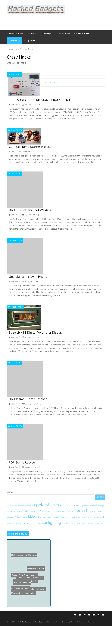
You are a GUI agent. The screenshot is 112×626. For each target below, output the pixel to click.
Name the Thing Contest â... (24, 586)
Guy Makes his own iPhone (28, 276)
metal (62, 517)
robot (32, 523)
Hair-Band (91, 511)
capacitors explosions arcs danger (92, 506)
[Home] (20, 48)
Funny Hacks (29, 40)
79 (50, 82)
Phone (89, 517)
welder (84, 523)
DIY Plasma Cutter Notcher (28, 399)
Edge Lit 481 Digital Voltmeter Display (35, 332)
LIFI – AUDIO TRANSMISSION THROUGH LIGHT (41, 100)
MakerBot (55, 517)
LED (31, 516)
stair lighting (67, 523)
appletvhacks (46, 504)
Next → (56, 82)
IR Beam (18, 517)
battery (75, 505)
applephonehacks (25, 506)
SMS (38, 523)
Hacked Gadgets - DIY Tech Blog (31, 622)
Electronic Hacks (16, 33)
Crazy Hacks (14, 40)
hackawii (81, 510)
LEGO (49, 517)
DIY (38, 510)
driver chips (46, 511)
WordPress (91, 622)
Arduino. (65, 505)
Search (10, 492)
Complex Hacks (63, 33)
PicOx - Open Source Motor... (21, 583)
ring (26, 523)
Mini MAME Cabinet (36, 567)
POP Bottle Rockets (22, 462)
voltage (77, 523)
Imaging (100, 511)
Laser (25, 517)
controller (24, 511)
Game (70, 511)
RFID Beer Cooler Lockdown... (33, 574)
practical (95, 517)
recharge (16, 523)
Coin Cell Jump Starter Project (30, 147)
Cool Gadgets (47, 33)
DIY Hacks (31, 33)
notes (84, 517)
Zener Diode (99, 523)
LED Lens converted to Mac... (23, 567)
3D (7, 506)
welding (90, 523)
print (102, 517)
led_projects (41, 517)
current (32, 511)
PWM (9, 523)
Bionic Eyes (15, 598)
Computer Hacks (81, 33)
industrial (10, 517)
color (16, 511)
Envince (65, 622)
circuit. (9, 511)
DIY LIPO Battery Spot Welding (30, 210)
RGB (21, 523)
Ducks (54, 511)
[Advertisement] (55, 20)
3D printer (13, 506)
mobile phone (75, 517)
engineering (62, 511)
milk (67, 517)
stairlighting (51, 522)
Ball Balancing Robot (24, 589)
